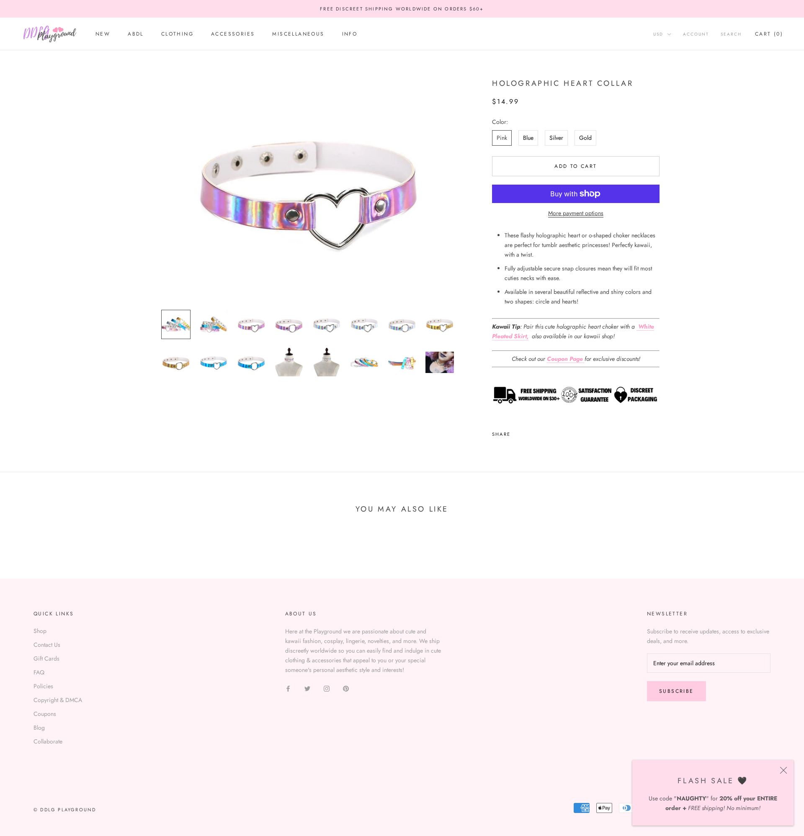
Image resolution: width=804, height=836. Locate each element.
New (102, 34)
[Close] (783, 770)
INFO (350, 34)
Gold (585, 138)
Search (731, 34)
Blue (528, 138)
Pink (502, 138)
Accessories (233, 34)
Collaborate (48, 741)
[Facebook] (518, 432)
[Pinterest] (540, 432)
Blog (39, 727)
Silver (556, 138)
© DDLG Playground (65, 809)
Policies (43, 686)
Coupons (45, 714)
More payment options (575, 213)
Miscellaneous (298, 34)
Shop (40, 631)
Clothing (177, 34)
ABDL (136, 34)
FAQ (39, 672)
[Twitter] (529, 432)
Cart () (769, 34)
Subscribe (676, 691)
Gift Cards (46, 658)
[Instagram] (327, 688)
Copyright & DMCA (58, 700)
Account (696, 34)
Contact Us (47, 645)
